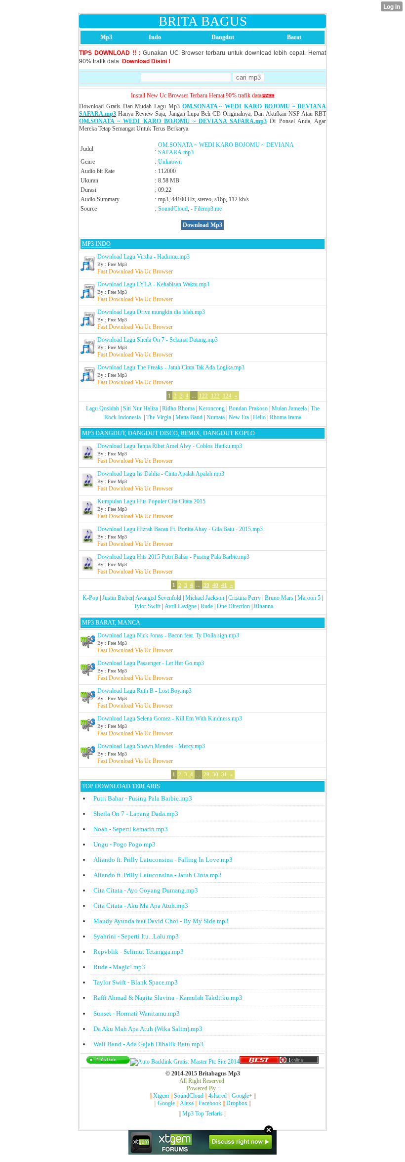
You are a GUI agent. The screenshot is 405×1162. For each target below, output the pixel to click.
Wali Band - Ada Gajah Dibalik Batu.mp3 (148, 1044)
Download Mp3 (202, 225)
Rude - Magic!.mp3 (119, 967)
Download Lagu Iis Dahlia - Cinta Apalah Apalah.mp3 (160, 473)
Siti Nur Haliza (140, 408)
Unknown (170, 161)
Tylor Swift (147, 606)
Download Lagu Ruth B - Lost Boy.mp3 (144, 690)
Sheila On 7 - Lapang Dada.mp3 (135, 813)
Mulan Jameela (289, 408)
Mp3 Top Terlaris (202, 1113)
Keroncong (212, 408)
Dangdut (222, 37)
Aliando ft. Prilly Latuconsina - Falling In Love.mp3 (163, 859)
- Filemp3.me (206, 208)
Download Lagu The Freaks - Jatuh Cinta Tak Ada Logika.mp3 (170, 367)
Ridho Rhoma (178, 408)
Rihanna (263, 606)
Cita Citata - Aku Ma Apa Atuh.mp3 (140, 905)
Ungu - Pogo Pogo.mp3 (124, 844)
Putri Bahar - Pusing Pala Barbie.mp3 (142, 798)
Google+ (242, 1095)
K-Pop (90, 597)
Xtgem (161, 1095)
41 (224, 585)
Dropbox (236, 1103)
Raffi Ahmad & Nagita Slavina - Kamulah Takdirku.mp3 (168, 997)
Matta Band (188, 417)
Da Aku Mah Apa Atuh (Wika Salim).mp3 (147, 1028)
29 (206, 774)
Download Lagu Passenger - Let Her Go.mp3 (150, 663)
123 (215, 396)
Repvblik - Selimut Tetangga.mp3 (138, 951)
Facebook (210, 1103)
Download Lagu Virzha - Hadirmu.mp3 (143, 256)
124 (227, 396)
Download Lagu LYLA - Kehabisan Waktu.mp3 (153, 284)
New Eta (239, 417)
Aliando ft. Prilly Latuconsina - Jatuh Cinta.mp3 (157, 875)
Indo (155, 37)
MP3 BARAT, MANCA (111, 622)
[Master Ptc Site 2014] (185, 1061)
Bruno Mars (279, 597)
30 (215, 774)
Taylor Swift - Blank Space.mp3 (135, 982)
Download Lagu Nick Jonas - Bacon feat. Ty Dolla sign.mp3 (168, 635)
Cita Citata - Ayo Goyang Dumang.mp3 (145, 890)
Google (166, 1103)
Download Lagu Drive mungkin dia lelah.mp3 (151, 312)
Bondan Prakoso (248, 408)
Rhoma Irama (285, 417)
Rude (207, 606)
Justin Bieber (117, 597)
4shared (217, 1095)
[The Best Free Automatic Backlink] (259, 1061)
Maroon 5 (309, 597)
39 (206, 585)
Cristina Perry (244, 597)
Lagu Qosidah (102, 408)
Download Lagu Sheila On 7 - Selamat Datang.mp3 (157, 339)
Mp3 (106, 37)
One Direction (233, 606)
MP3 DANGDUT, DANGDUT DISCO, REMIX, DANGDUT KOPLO (168, 433)
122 (203, 396)
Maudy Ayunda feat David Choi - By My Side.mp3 (161, 921)
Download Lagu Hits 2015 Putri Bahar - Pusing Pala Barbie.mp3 (173, 556)
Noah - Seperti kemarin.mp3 (130, 829)
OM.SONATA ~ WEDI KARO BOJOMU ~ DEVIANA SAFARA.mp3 (173, 121)
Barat (294, 37)
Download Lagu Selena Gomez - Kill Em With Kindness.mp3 (169, 718)
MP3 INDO (96, 243)
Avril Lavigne (180, 606)
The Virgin (158, 417)
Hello (259, 417)
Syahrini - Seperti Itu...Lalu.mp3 (136, 936)
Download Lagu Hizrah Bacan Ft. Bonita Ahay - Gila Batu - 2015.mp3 (180, 529)
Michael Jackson (204, 597)
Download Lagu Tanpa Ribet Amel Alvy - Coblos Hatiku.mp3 (169, 446)
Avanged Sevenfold (158, 597)
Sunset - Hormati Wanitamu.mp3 (136, 1013)
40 (215, 585)
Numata (215, 417)
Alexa (187, 1103)
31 (224, 774)
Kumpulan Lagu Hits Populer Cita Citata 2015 (151, 501)
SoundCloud (173, 208)
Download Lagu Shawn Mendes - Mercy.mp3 (151, 746)
